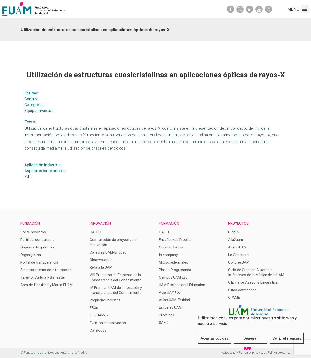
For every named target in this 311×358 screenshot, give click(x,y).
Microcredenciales (173, 262)
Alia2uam (235, 240)
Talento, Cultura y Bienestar (42, 277)
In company (168, 255)
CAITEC (96, 232)
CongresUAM (238, 262)
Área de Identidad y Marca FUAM (46, 285)
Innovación (100, 223)
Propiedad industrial (105, 300)
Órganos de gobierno (37, 247)
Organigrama (30, 255)
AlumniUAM (237, 247)
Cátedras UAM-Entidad (108, 252)
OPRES (233, 232)
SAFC (163, 322)
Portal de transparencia (39, 262)
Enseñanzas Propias (175, 240)
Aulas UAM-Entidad (174, 300)
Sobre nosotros (33, 232)
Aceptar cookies (214, 338)
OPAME (234, 297)
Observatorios (101, 260)
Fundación (30, 223)
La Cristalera (238, 255)
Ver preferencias (286, 338)
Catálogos (98, 330)
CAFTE (164, 232)
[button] (305, 9)
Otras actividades (242, 290)
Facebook (230, 9)
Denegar (250, 338)
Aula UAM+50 (170, 292)
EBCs (94, 308)
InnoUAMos (99, 315)
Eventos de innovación (108, 323)
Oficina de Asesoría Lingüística (253, 282)
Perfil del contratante (37, 240)
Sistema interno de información (46, 270)
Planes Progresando (175, 270)
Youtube (259, 9)
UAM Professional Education (182, 285)
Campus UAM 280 (173, 277)
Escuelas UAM (170, 307)
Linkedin (249, 9)
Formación (169, 223)
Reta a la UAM (101, 267)
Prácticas (166, 315)
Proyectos (238, 223)
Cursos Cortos (171, 247)
